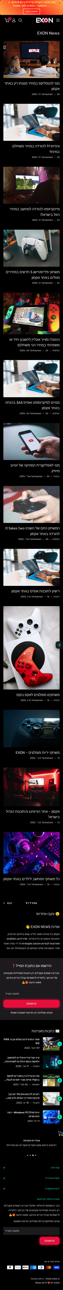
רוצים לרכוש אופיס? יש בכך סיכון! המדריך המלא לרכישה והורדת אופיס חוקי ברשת (23, 1096)
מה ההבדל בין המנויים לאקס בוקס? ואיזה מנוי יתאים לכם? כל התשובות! (22, 1078)
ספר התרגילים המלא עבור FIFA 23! (21, 1041)
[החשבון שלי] (13, 20)
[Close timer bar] (59, 2)
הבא (9, 903)
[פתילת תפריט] (58, 20)
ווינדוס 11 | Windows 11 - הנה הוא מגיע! (23, 1114)
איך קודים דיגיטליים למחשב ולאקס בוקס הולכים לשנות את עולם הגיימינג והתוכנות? (22, 1060)
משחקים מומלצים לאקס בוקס (38, 695)
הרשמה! (32, 1003)
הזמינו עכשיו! (31, 11)
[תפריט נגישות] (59, 645)
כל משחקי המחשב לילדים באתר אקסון (31, 879)
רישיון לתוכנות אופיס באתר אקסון (35, 591)
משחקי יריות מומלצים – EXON (38, 752)
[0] (7, 20)
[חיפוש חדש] (20, 20)
